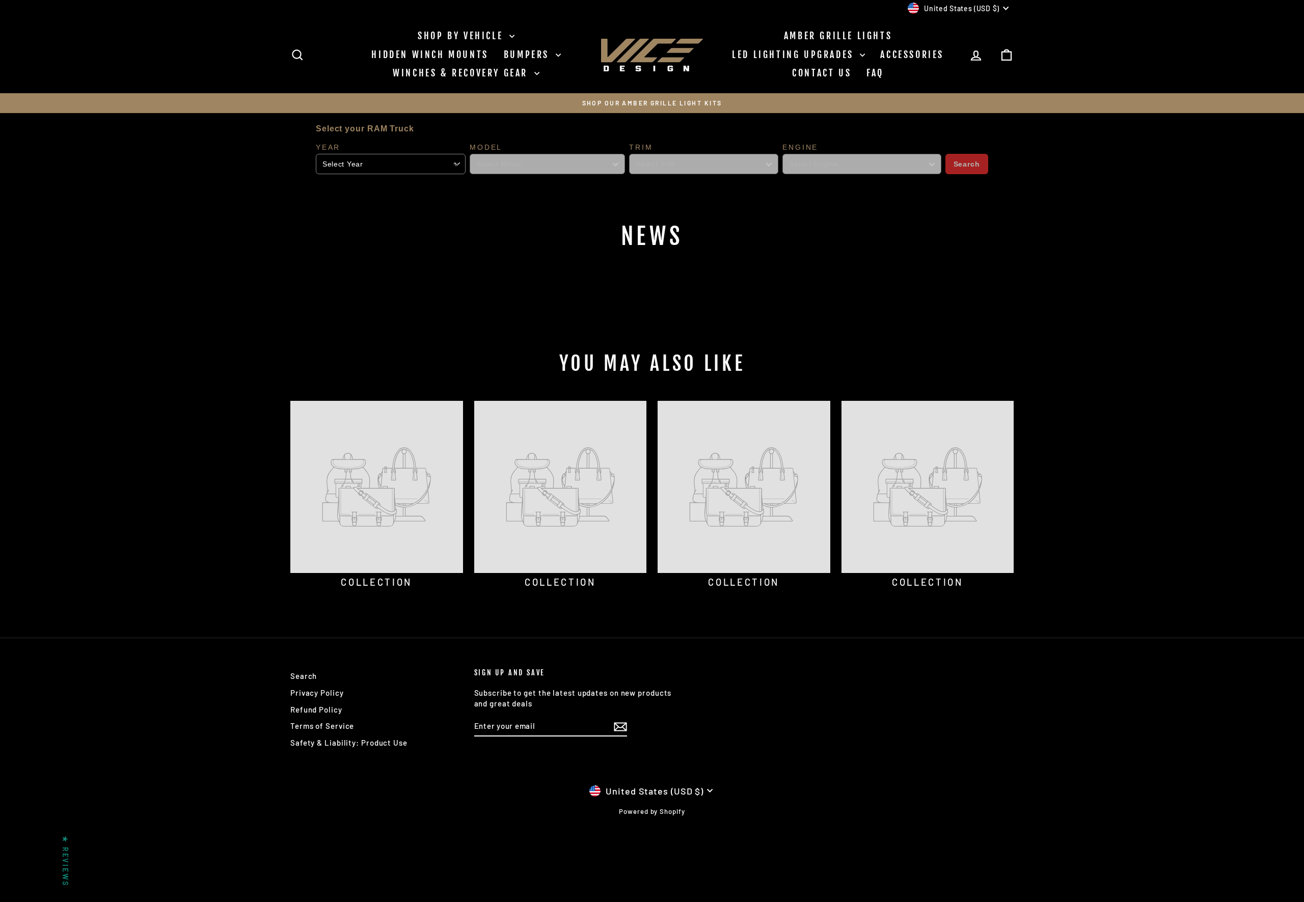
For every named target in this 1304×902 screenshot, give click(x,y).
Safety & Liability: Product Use (349, 742)
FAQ (875, 72)
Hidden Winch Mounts (429, 54)
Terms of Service (322, 725)
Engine (800, 147)
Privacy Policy (317, 692)
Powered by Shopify (652, 811)
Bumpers (528, 54)
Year (328, 147)
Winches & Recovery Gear (462, 72)
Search (967, 164)
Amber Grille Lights (838, 35)
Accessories (912, 54)
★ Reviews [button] (65, 861)
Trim (641, 147)
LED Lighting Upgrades (794, 54)
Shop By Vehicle (462, 35)
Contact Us (821, 72)
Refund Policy (316, 709)
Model (486, 147)
